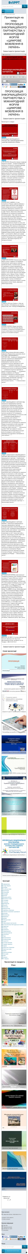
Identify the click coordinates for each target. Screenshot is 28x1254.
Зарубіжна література (8, 910)
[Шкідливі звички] (14, 1079)
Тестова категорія (7, 942)
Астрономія (6, 892)
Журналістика (6, 908)
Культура (5, 913)
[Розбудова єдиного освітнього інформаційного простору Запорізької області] (14, 806)
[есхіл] (14, 1181)
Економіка (5, 906)
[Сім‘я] (14, 976)
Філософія (5, 954)
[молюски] (14, 1058)
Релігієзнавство (7, 937)
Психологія (6, 934)
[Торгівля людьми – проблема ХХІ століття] (14, 1038)
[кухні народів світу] (14, 997)
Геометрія (5, 902)
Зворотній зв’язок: (12, 1214)
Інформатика (6, 884)
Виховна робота (7, 897)
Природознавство (7, 932)
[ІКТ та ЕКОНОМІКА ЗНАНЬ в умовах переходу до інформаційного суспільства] (14, 765)
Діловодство (6, 903)
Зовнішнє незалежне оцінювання (11, 911)
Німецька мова (7, 919)
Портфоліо (6, 929)
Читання (5, 957)
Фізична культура (7, 952)
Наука (4, 921)
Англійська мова (7, 889)
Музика (5, 918)
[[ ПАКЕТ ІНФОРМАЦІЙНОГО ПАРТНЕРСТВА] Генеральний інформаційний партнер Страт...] (10, 393)
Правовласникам (7, 1227)
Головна (3, 14)
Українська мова (7, 949)
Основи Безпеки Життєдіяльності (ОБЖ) (13, 924)
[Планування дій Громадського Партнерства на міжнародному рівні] (14, 826)
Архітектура (6, 890)
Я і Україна (6, 958)
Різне (4, 936)
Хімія (4, 955)
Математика (6, 915)
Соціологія (5, 941)
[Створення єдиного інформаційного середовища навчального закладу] (14, 703)
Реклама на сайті (7, 1228)
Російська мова (7, 939)
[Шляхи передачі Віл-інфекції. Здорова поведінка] (14, 1099)
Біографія (5, 893)
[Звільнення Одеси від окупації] (14, 1140)
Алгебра (5, 887)
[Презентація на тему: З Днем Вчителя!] (14, 1017)
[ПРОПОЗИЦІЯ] (14, 662)
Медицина (5, 916)
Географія (5, 900)
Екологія (5, 905)
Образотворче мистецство (9, 923)
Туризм (5, 945)
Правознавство (7, 931)
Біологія (5, 895)
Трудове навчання (7, 944)
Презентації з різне (10, 14)
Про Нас (5, 1225)
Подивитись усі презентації (6, 1197)
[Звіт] (14, 1119)
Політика (5, 928)
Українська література (8, 947)
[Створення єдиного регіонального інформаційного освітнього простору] (14, 744)
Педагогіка (5, 926)
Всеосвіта (5, 1230)
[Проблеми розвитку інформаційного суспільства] (14, 785)
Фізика (4, 950)
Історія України (7, 885)
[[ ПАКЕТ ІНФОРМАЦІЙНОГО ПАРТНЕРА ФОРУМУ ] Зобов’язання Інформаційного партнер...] (10, 513)
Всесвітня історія (7, 898)
